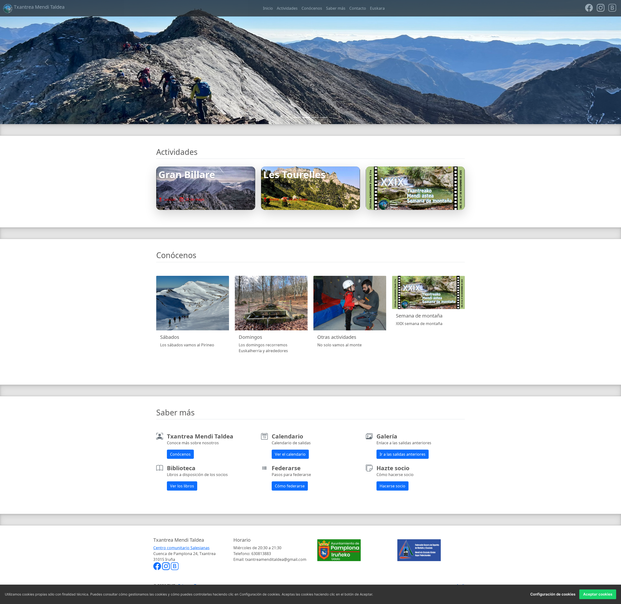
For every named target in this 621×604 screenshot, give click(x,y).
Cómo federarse (290, 486)
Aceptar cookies (597, 594)
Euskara (377, 8)
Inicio (268, 8)
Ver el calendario (290, 454)
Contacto (357, 8)
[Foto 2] (306, 117)
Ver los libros (182, 486)
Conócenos (312, 8)
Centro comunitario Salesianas (181, 547)
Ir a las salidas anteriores (402, 454)
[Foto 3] (315, 117)
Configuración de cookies (552, 594)
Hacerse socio (392, 486)
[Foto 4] (323, 117)
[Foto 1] (297, 117)
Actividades (287, 8)
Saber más (335, 8)
